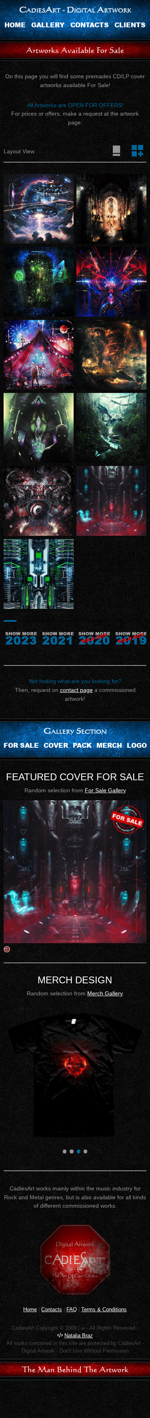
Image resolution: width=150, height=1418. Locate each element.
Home (15, 24)
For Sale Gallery (105, 790)
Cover (56, 745)
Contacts (89, 24)
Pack (82, 745)
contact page (76, 690)
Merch (109, 745)
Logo (137, 745)
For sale (21, 745)
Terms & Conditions (104, 1309)
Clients (130, 24)
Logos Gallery (105, 993)
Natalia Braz (78, 1336)
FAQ (71, 1309)
